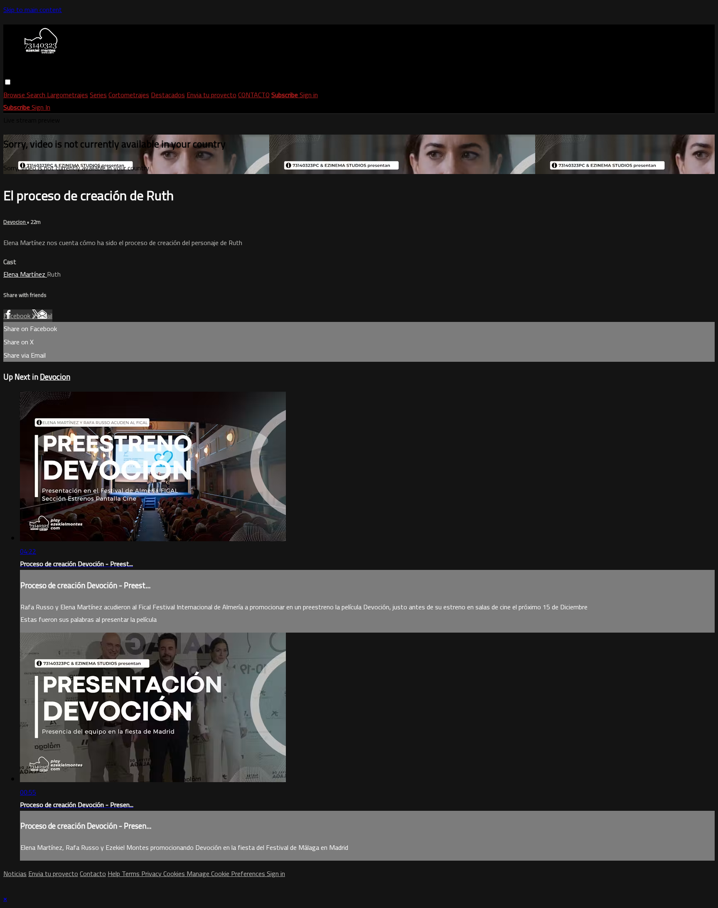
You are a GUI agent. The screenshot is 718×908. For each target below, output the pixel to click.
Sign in (309, 94)
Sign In (41, 107)
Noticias (15, 873)
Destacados (168, 94)
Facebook (17, 315)
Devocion (15, 222)
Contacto (93, 873)
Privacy (152, 873)
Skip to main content (32, 9)
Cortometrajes (128, 94)
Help (115, 873)
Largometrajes (67, 94)
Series (98, 94)
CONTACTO (254, 94)
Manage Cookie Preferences (227, 873)
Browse (15, 94)
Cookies (175, 873)
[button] (7, 82)
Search (37, 94)
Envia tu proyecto (211, 94)
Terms (131, 873)
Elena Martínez (25, 274)
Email (44, 315)
